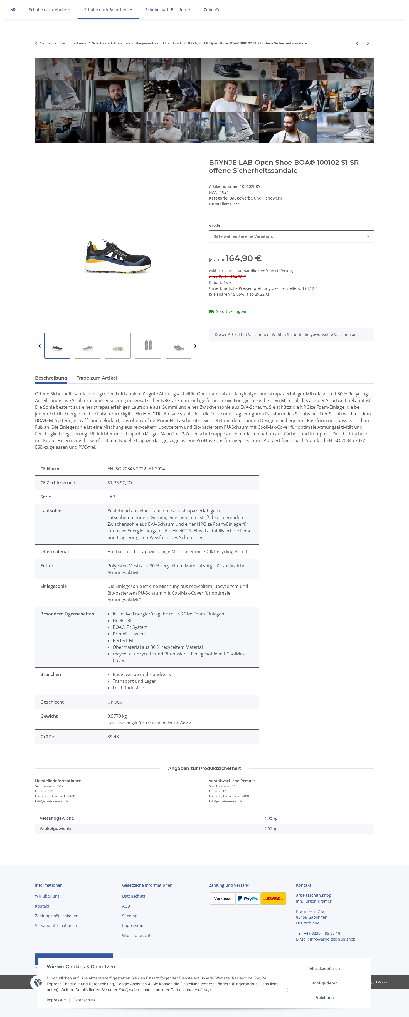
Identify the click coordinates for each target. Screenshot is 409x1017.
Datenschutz (84, 1000)
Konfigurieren (325, 983)
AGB (126, 906)
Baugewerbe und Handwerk (256, 198)
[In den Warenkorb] (39, 156)
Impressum (57, 1000)
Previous (39, 346)
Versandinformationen (56, 925)
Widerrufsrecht (136, 935)
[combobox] (291, 236)
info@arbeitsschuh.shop (333, 939)
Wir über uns (47, 896)
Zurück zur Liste (52, 43)
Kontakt (42, 906)
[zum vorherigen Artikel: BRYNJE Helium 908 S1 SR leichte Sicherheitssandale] (357, 43)
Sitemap (129, 915)
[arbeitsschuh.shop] (13, 9)
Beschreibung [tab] (51, 378)
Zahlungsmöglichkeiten (56, 915)
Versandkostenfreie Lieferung (265, 270)
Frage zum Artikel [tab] (96, 378)
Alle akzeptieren (324, 968)
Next (195, 346)
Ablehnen (325, 997)
